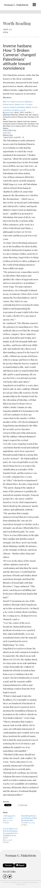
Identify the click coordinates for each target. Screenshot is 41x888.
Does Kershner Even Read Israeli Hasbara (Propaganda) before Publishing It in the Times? (10, 833)
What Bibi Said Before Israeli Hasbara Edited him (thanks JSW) (29, 818)
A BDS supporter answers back (9, 817)
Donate (8, 865)
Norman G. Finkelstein (16, 4)
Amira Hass (9, 112)
